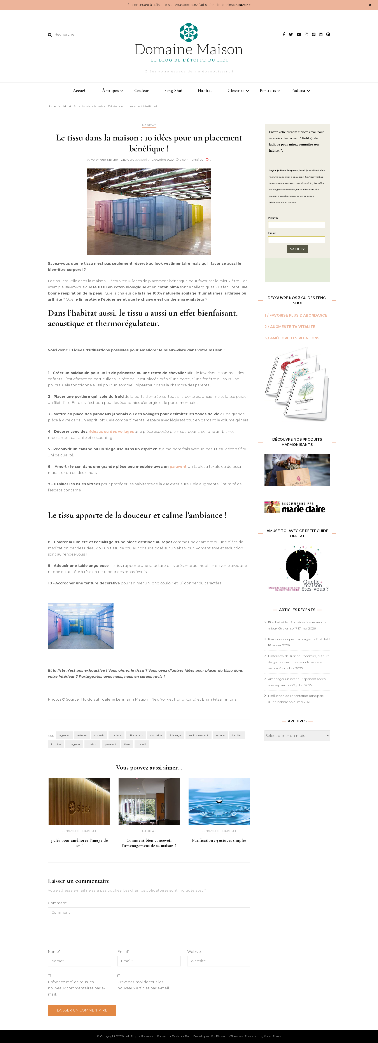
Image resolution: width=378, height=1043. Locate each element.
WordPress (272, 1036)
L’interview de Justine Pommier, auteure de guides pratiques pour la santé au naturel (298, 662)
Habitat (205, 90)
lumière (56, 744)
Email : (272, 233)
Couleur (141, 90)
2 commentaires (191, 159)
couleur (116, 735)
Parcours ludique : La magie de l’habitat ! (299, 639)
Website (194, 952)
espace (220, 735)
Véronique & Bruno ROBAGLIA (112, 159)
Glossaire (236, 90)
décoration (136, 735)
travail (142, 744)
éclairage (175, 735)
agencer (65, 735)
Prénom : (274, 218)
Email (123, 952)
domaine (156, 735)
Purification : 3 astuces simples (219, 840)
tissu (127, 744)
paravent (178, 467)
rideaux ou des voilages (111, 431)
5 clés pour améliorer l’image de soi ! (79, 843)
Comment (57, 903)
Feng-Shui (173, 90)
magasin (74, 744)
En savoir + (242, 5)
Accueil (80, 90)
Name (54, 952)
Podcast (298, 90)
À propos (110, 90)
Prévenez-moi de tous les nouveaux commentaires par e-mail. (76, 988)
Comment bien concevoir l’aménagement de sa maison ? (149, 843)
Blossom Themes (229, 1036)
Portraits (268, 90)
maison (92, 744)
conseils (99, 735)
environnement (198, 735)
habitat (237, 735)
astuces (82, 735)
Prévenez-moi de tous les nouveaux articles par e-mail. (143, 985)
